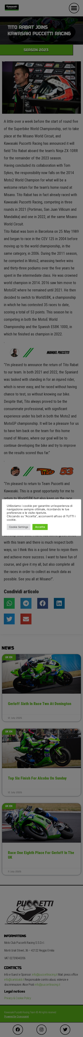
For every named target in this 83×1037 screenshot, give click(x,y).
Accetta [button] (40, 526)
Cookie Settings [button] (18, 526)
